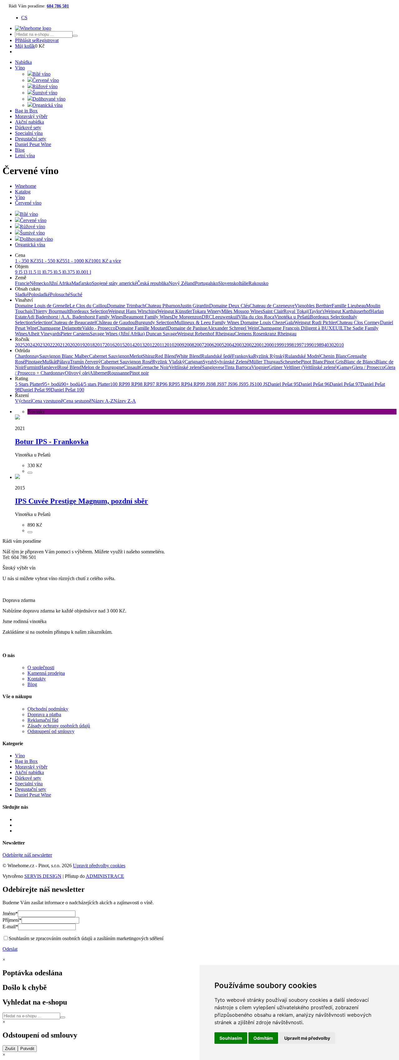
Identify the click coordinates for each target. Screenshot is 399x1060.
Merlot (135, 356)
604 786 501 (58, 6)
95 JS (248, 384)
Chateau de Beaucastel (73, 322)
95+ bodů (51, 384)
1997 (299, 345)
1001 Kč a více (106, 260)
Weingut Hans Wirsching (132, 311)
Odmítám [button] (263, 1038)
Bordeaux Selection (89, 311)
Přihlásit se (25, 40)
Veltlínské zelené (185, 367)
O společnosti (40, 667)
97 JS (227, 384)
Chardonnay (27, 356)
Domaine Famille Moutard (141, 328)
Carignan (194, 361)
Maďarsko (81, 283)
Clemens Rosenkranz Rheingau (265, 333)
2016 (110, 345)
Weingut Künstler (174, 311)
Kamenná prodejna (46, 673)
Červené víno (28, 203)
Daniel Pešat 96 (314, 384)
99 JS (205, 384)
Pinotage (33, 361)
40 (326, 345)
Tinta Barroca (237, 367)
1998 (289, 345)
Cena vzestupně (47, 401)
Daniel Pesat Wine (33, 144)
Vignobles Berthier (313, 305)
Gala (289, 322)
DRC (207, 316)
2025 (20, 345)
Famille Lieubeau (349, 305)
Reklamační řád (42, 720)
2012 (150, 345)
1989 (319, 345)
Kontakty (36, 678)
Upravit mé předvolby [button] (307, 1038)
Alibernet (98, 373)
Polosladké (39, 294)
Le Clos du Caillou (88, 305)
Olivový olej (77, 373)
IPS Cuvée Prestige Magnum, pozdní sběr (81, 501)
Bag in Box (26, 110)
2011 (159, 345)
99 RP (131, 384)
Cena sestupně (77, 401)
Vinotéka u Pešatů (292, 316)
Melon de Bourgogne (102, 367)
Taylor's (316, 311)
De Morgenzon (187, 316)
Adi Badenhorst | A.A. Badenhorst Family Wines (75, 316)
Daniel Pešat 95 (283, 384)
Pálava (63, 361)
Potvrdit (27, 1048)
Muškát (49, 361)
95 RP (181, 384)
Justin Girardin (194, 305)
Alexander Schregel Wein (232, 328)
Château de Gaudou (115, 322)
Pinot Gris (334, 361)
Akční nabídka (29, 122)
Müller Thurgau (264, 361)
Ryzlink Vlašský (168, 361)
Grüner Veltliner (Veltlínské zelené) (303, 367)
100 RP (117, 384)
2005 (219, 345)
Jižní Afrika (60, 283)
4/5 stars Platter (95, 384)
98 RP (143, 384)
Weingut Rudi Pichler (315, 322)
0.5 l (59, 272)
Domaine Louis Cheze (262, 322)
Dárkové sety (28, 127)
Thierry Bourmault (51, 311)
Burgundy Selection (154, 322)
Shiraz (148, 356)
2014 (130, 345)
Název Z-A (124, 401)
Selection (42, 322)
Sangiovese (213, 367)
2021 (60, 345)
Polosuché (60, 294)
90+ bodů (70, 384)
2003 (239, 345)
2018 (90, 345)
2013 (140, 345)
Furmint (32, 367)
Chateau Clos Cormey (358, 322)
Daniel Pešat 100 (67, 389)
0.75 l (49, 272)
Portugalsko (206, 283)
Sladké (21, 294)
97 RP (156, 384)
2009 (179, 345)
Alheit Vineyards (43, 333)
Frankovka (242, 356)
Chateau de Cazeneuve (272, 305)
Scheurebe (290, 361)
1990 (309, 345)
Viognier (259, 367)
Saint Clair (272, 311)
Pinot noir (139, 373)
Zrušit (10, 1048)
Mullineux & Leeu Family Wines (207, 322)
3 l (27, 272)
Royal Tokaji (296, 311)
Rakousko (258, 283)
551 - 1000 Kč (76, 260)
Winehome (25, 186)
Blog (20, 150)
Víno (20, 67)
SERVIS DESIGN (42, 876)
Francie (22, 283)
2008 (189, 345)
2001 (259, 345)
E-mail (10, 926)
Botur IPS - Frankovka (52, 442)
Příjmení (12, 920)
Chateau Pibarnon (162, 305)
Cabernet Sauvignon (109, 356)
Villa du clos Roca (256, 316)
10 (341, 345)
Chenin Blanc (333, 356)
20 (336, 345)
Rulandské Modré (302, 356)
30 (331, 345)
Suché (76, 294)
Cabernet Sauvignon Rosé (126, 361)
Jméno (10, 913)
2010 (169, 345)
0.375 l (70, 272)
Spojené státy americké (114, 283)
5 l (22, 272)
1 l (41, 272)
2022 (50, 345)
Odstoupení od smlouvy (51, 731)
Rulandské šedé (216, 356)
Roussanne (118, 373)
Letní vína (25, 155)
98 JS (216, 384)
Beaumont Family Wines (147, 316)
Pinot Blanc (312, 361)
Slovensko (228, 283)
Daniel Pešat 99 (35, 389)
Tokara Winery (206, 311)
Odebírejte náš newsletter (27, 855)
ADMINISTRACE (105, 876)
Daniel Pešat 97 (344, 384)
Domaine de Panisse (187, 328)
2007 (199, 345)
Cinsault (131, 367)
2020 (70, 345)
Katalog (23, 191)
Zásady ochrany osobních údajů (58, 725)
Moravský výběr (31, 116)
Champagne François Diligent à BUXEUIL (301, 328)
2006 (209, 345)
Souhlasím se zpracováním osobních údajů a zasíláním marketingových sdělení (86, 938)
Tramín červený (85, 361)
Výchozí (23, 401)
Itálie (243, 283)
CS (24, 17)
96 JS (238, 384)
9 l (17, 272)
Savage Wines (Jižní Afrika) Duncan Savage (133, 333)
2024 (30, 345)
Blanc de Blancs (360, 361)
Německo (39, 283)
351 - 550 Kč (49, 260)
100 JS (261, 384)
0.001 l (84, 272)
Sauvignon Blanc (57, 356)
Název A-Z (102, 401)
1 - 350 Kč (25, 260)
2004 (229, 345)
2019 (80, 345)
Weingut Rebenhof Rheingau (205, 333)
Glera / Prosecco (368, 367)
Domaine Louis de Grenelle (42, 305)
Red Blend (165, 356)
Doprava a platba (44, 714)
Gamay (345, 367)
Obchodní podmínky (47, 709)
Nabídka (23, 62)
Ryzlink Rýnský (269, 356)
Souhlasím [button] (230, 1038)
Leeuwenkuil (225, 316)
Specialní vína (29, 133)
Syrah (208, 361)
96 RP (168, 384)
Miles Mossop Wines (241, 311)
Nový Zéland (182, 283)
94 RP (193, 384)
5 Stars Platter (28, 384)
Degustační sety (30, 138)
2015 (120, 345)
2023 (40, 345)
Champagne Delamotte (59, 328)
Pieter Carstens (75, 333)
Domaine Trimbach (126, 305)
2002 (249, 345)
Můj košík (25, 46)
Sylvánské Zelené (231, 361)
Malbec (82, 356)
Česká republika (153, 283)
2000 (269, 345)
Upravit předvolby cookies (99, 865)
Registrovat (47, 40)
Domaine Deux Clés (229, 305)
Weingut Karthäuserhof (347, 311)
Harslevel (49, 367)
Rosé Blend (69, 367)
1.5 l (34, 272)
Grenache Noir (154, 367)
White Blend (188, 356)
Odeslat (9, 949)
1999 (279, 345)
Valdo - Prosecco (98, 328)
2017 (100, 345)
